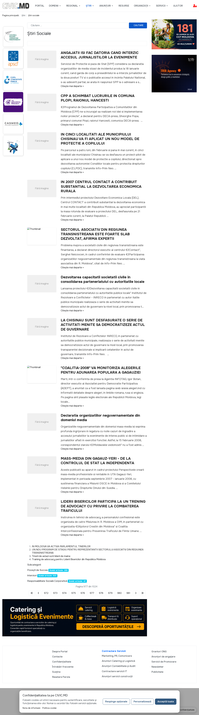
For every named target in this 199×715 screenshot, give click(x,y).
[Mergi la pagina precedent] (38, 593)
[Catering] (74, 617)
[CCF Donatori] (174, 34)
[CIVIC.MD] (15, 5)
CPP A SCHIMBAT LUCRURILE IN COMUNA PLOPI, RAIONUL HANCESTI (97, 98)
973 (55, 593)
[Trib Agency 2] (174, 73)
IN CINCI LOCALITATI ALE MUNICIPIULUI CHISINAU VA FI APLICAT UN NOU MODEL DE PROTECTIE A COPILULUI (100, 139)
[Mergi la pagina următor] (135, 593)
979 (110, 593)
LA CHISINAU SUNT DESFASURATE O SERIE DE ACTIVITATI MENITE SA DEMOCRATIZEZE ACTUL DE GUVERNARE (103, 324)
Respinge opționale (116, 701)
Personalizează (142, 701)
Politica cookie (49, 708)
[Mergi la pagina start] (32, 593)
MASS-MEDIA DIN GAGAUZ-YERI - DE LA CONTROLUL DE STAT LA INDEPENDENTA (97, 460)
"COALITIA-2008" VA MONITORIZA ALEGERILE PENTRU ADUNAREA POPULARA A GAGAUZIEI (101, 370)
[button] (55, 6)
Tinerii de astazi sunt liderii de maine (51, 556)
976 (83, 593)
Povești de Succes (37, 570)
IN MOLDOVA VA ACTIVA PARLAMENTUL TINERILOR (61, 546)
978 (101, 593)
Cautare (138, 25)
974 (64, 593)
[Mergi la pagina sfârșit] (142, 593)
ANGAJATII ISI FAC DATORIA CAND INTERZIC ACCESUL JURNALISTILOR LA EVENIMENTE (100, 55)
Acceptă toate (165, 701)
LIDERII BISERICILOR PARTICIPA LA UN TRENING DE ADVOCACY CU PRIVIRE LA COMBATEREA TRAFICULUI (103, 506)
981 (128, 593)
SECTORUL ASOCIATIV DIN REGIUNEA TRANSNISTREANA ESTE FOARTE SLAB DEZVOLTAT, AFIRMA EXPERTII (95, 234)
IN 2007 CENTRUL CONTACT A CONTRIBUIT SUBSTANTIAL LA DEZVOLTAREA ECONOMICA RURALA (101, 186)
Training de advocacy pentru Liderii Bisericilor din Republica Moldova (69, 559)
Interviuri (32, 575)
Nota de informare (31, 708)
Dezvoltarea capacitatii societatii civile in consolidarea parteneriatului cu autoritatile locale (102, 279)
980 (119, 593)
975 (73, 593)
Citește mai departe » (72, 86)
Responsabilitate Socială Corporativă (47, 581)
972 (46, 593)
